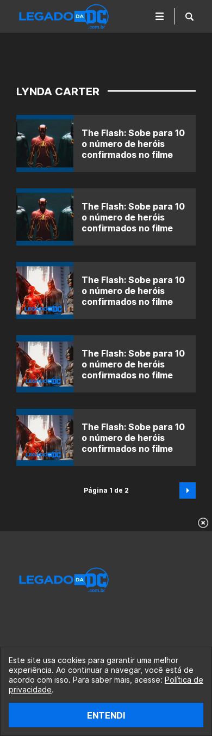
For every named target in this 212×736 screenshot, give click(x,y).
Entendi (106, 715)
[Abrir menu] (159, 16)
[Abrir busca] (189, 16)
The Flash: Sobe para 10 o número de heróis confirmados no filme (133, 143)
